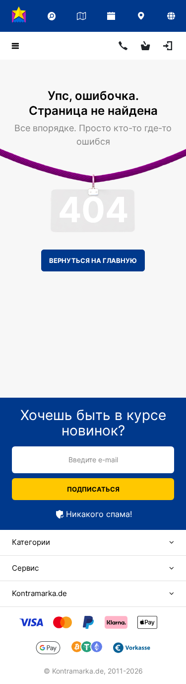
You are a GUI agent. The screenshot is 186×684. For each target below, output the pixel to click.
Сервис (25, 568)
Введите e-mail (93, 459)
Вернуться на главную (93, 260)
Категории (31, 542)
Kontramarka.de (39, 593)
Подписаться (93, 489)
